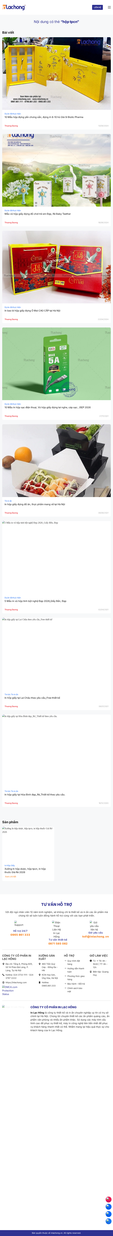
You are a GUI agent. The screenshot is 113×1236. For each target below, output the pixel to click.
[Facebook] (109, 1221)
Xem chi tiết (10, 876)
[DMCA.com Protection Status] (11, 992)
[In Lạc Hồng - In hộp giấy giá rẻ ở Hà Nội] (14, 7)
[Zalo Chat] (109, 1207)
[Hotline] (109, 1199)
